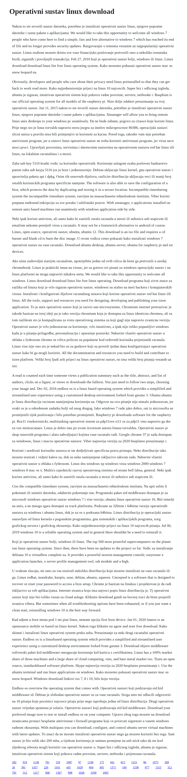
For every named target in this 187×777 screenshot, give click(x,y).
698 (70, 772)
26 (13, 767)
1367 (59, 772)
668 (47, 772)
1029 (80, 767)
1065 (105, 772)
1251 (134, 762)
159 (58, 762)
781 (47, 762)
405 (102, 767)
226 (46, 767)
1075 (155, 762)
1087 (69, 762)
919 (25, 762)
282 (14, 762)
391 (23, 767)
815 (123, 762)
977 (147, 767)
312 (169, 767)
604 (91, 767)
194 (124, 767)
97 (79, 762)
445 (68, 767)
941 (112, 762)
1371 (113, 767)
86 (144, 762)
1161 (57, 767)
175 (102, 762)
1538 (136, 767)
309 (167, 762)
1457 (35, 767)
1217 (36, 772)
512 (25, 772)
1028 (81, 772)
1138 (36, 762)
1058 (93, 772)
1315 (158, 767)
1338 (90, 762)
